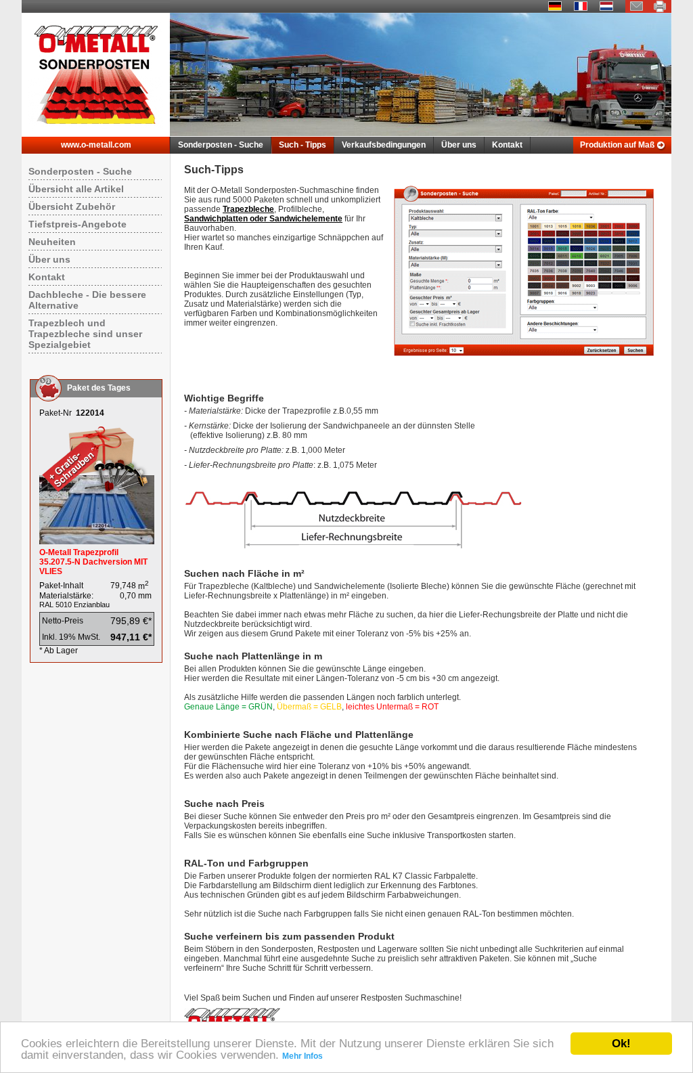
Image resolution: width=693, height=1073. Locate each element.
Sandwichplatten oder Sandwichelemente (263, 218)
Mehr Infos (302, 1056)
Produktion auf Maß (617, 145)
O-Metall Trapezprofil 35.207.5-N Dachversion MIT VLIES (93, 562)
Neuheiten (52, 241)
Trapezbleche (248, 209)
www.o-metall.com (96, 145)
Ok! (621, 1043)
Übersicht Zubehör (71, 206)
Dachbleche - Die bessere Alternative (87, 300)
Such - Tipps (302, 145)
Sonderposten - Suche (220, 145)
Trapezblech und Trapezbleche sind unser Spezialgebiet (85, 333)
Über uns (458, 145)
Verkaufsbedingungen (384, 145)
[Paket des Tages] (96, 541)
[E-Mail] (636, 10)
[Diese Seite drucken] (659, 10)
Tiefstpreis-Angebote (77, 224)
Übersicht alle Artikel (76, 188)
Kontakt (507, 145)
